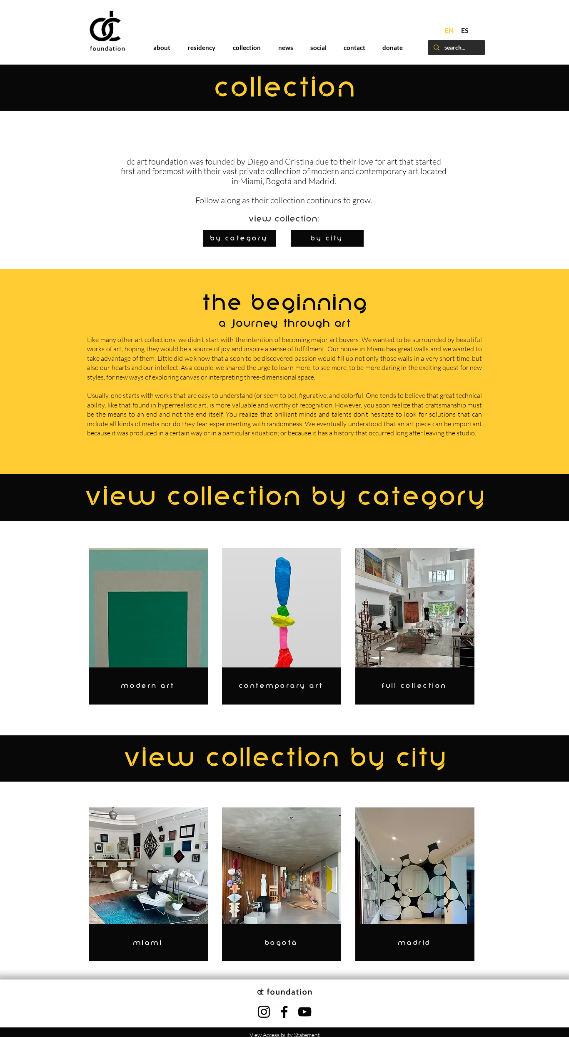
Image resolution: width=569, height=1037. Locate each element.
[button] (456, 389)
